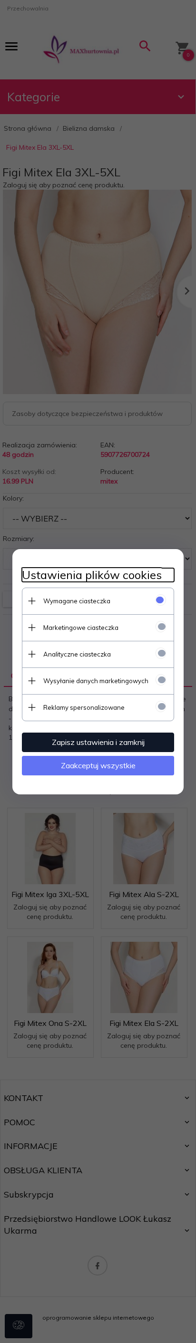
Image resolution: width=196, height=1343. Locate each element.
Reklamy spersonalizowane (84, 707)
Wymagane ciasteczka (76, 601)
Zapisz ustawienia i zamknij (98, 742)
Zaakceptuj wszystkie (98, 765)
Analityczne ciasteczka (77, 654)
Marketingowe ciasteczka (80, 627)
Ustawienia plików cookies (92, 575)
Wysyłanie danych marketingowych (95, 681)
